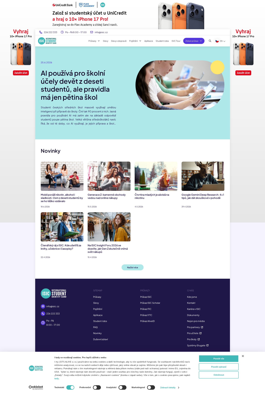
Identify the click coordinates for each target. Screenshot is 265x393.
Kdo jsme (192, 296)
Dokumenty (193, 315)
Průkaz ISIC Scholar (150, 302)
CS (221, 41)
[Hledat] (210, 41)
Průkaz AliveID (147, 321)
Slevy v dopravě (118, 40)
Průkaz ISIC (146, 296)
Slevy (105, 40)
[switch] (97, 387)
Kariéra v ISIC (194, 308)
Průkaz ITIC (145, 308)
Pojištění (133, 40)
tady (56, 378)
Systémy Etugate (196, 345)
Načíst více (132, 267)
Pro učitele (192, 333)
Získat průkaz (191, 40)
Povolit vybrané (218, 367)
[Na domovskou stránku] (47, 40)
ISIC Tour (176, 40)
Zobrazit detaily (168, 387)
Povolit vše (218, 358)
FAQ (95, 327)
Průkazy (92, 40)
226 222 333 (50, 32)
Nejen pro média (196, 321)
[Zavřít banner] (243, 356)
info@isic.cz (101, 32)
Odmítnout (219, 375)
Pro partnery (193, 327)
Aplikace (148, 40)
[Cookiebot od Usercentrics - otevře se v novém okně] (36, 387)
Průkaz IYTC (146, 315)
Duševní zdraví (100, 339)
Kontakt (191, 302)
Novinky (97, 333)
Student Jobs (162, 40)
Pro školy (192, 339)
